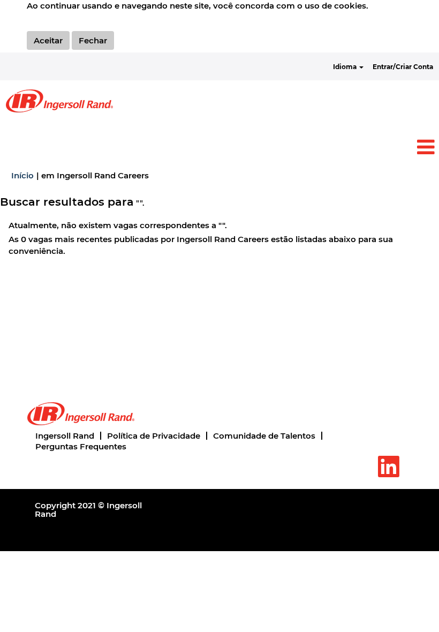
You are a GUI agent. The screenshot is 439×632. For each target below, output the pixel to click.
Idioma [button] (345, 67)
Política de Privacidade (153, 436)
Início (22, 175)
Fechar (93, 40)
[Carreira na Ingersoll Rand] (59, 101)
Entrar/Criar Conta (403, 67)
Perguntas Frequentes (80, 446)
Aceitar (48, 40)
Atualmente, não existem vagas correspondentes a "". (118, 225)
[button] (219, 147)
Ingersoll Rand (64, 436)
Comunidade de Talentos (264, 436)
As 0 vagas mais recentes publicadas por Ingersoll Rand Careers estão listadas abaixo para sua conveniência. (201, 244)
